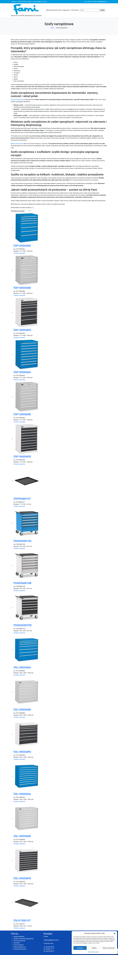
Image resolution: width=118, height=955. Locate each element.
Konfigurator (101, 1)
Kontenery (17, 943)
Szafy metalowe (19, 945)
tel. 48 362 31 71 (49, 949)
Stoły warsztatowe (19, 941)
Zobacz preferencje (108, 948)
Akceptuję (80, 948)
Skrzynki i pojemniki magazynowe (23, 938)
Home (52, 28)
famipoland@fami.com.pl (40, 1)
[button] (114, 933)
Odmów (94, 948)
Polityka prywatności (20, 949)
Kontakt (94, 1)
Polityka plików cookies (93, 951)
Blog (89, 1)
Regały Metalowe (19, 936)
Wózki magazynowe (19, 947)
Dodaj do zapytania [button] (19, 253)
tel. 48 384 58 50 (49, 947)
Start (85, 1)
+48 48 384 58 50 (22, 1)
